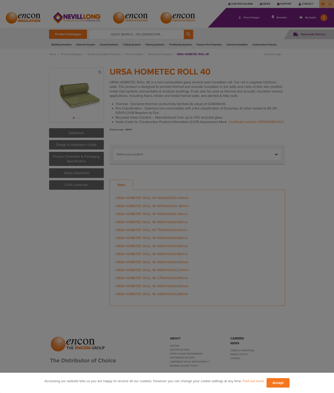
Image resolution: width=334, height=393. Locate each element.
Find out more (253, 381)
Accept (278, 383)
